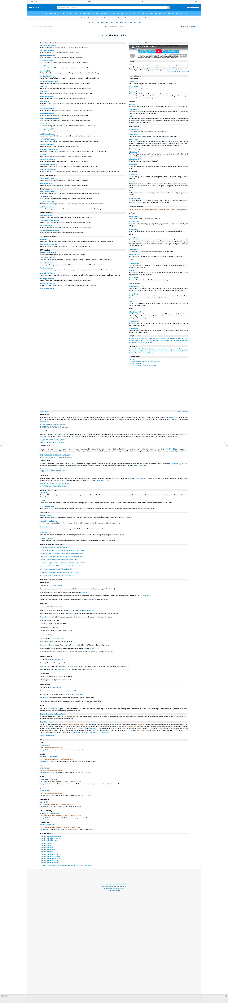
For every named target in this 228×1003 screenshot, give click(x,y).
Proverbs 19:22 (133, 249)
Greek (124, 39)
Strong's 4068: (44, 818)
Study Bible (44, 411)
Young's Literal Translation (48, 202)
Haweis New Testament (47, 263)
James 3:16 (78, 645)
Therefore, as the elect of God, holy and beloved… (54, 441)
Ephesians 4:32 (133, 104)
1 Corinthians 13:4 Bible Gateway (50, 838)
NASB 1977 (43, 91)
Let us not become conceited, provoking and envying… (55, 454)
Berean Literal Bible (46, 66)
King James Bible (45, 71)
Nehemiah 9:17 (133, 238)
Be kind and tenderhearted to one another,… (53, 439)
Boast (136, 338)
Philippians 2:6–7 (102, 480)
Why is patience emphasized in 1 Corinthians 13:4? (57, 569)
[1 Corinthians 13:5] (226, 450)
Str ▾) (54, 42)
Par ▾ (51, 42)
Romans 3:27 (133, 164)
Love (130, 64)
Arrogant (131, 338)
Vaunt (140, 342)
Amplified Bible (44, 101)
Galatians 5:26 (133, 129)
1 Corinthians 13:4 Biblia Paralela (50, 856)
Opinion (151, 340)
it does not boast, (171, 68)
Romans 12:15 (93, 648)
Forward (172, 338)
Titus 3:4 (43, 617)
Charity (151, 338)
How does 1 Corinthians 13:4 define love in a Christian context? (60, 566)
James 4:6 (132, 191)
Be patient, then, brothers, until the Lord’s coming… (54, 427)
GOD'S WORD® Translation (48, 139)
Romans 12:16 (133, 175)
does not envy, (161, 68)
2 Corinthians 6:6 (134, 222)
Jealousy (137, 340)
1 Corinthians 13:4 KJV (47, 851)
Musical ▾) (144, 42)
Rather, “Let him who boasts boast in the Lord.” (54, 470)
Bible (34, 26)
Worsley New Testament (47, 283)
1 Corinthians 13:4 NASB (47, 849)
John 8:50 (142, 466)
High (177, 338)
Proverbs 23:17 (133, 134)
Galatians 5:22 (133, 229)
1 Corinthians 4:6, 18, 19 (79, 732)
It (156, 68)
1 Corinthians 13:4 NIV (46, 843)
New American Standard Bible (49, 81)
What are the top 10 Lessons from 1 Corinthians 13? (58, 575)
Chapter (185, 411)
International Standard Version (49, 149)
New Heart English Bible (47, 159)
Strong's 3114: (44, 761)
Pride (173, 340)
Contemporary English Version (49, 129)
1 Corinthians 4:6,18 (135, 312)
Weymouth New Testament (48, 169)
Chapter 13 (45, 26)
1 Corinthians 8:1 (134, 328)
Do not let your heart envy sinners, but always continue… (56, 455)
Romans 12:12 (133, 87)
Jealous (131, 340)
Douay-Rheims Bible (46, 215)
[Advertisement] (114, 397)
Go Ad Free (4, 995)
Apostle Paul (45, 493)
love (149, 68)
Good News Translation (47, 144)
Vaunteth (145, 342)
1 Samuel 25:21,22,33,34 (136, 287)
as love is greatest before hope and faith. (143, 365)
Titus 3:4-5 (132, 117)
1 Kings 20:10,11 (134, 294)
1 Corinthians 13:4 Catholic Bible (50, 862)
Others (156, 340)
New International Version (48, 45)
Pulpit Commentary (46, 722)
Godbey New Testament (47, 258)
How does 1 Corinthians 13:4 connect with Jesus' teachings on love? (62, 556)
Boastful (141, 338)
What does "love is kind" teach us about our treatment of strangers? (62, 553)
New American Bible (46, 225)
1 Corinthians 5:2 (134, 321)
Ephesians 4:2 (133, 82)
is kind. (153, 68)
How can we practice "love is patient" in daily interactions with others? (62, 550)
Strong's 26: (43, 750)
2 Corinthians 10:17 (135, 159)
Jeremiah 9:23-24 (45, 666)
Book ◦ (180, 411)
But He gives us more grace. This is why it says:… (54, 486)
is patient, (145, 68)
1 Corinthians (39, 26)
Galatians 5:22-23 (134, 198)
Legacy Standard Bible (47, 96)
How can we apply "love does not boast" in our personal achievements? (63, 563)
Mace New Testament (46, 268)
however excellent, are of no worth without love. (145, 361)
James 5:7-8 (133, 92)
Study (114, 39)
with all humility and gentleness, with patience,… (53, 424)
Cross (109, 39)
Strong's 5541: (44, 784)
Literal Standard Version (47, 192)
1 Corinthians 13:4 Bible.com (48, 840)
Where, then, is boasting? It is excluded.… (52, 472)
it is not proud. (182, 68)
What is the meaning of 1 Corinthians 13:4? (54, 547)
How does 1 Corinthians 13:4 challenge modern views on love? (60, 572)
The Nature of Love (45, 515)
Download (185, 72)
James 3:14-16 (133, 139)
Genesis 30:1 (133, 270)
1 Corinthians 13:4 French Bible (49, 860)
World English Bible (46, 183)
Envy (167, 338)
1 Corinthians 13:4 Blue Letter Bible (50, 836)
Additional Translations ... (47, 288)
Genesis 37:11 (133, 278)
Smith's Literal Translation (47, 207)
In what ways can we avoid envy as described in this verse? (59, 560)
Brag (146, 338)
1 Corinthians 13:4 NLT (46, 845)
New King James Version (47, 76)
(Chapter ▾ (47, 42)
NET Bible (43, 154)
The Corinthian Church (47, 507)
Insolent (181, 338)
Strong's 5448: (44, 829)
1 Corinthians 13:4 (56, 585)
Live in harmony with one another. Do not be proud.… (55, 483)
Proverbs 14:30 (45, 645)
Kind (142, 340)
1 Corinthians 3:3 (134, 263)
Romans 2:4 (71, 613)
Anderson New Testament (48, 253)
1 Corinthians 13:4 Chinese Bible (50, 858)
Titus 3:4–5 (181, 434)
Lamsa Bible (43, 239)
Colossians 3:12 (134, 110)
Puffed (182, 340)
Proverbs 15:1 (66, 630)
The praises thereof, (136, 363)
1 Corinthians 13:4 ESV (47, 847)
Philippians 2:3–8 (179, 451)
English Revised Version (47, 134)
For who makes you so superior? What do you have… (54, 469)
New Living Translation (47, 51)
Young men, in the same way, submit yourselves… (54, 485)
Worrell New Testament (47, 278)
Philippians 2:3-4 (72, 691)
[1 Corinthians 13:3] (2, 450)
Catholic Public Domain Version (49, 220)
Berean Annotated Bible (47, 108)
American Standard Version (48, 124)
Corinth (43, 501)
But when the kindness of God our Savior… (52, 442)
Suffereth (132, 342)
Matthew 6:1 (93, 728)
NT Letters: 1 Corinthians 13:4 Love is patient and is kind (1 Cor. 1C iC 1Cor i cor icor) (66, 865)
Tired (136, 342)
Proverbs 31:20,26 (134, 254)
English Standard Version (47, 56)
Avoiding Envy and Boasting (48, 521)
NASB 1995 (43, 86)
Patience (162, 340)
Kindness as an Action (46, 539)
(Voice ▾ (139, 42)
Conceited (156, 338)
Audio (104, 39)
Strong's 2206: (44, 806)
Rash (186, 340)
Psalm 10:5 (132, 301)
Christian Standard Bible (47, 114)
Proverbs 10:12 (133, 216)
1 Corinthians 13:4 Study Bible (49, 854)
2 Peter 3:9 (110, 589)
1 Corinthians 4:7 (134, 152)
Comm (119, 39)
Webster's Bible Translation (48, 164)
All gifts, (132, 359)
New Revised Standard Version (49, 231)
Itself (186, 338)
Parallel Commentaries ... (47, 735)
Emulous (163, 338)
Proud (177, 340)
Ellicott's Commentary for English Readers (53, 714)
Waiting (150, 342)
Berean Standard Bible (46, 61)
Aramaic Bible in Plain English (49, 244)
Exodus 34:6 (173, 417)
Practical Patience (45, 533)
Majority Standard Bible (47, 178)
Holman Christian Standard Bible (49, 119)
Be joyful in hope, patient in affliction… (52, 426)
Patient (168, 340)
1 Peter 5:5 (132, 182)
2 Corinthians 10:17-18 (63, 670)
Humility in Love (45, 527)
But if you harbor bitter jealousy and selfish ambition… (56, 457)
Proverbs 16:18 (45, 698)
